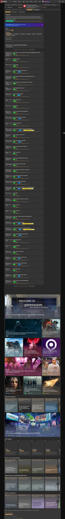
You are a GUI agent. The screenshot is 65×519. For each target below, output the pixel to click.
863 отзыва (25, 131)
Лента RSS (35, 510)
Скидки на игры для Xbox (10, 41)
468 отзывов (20, 55)
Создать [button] (10, 7)
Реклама (9, 510)
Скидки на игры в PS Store (34, 40)
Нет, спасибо (36, 9)
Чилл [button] (39, 1)
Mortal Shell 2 (15, 4)
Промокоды (29, 131)
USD (9, 30)
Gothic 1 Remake (47, 4)
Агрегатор (9, 9)
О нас (12, 510)
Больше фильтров (9, 37)
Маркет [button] (35, 1)
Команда (14, 510)
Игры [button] (27, 1)
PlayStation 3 (8, 35)
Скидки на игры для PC (9, 40)
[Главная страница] (4, 1)
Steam (15, 207)
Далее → (33, 49)
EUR (7, 30)
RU (38, 510)
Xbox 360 (13, 35)
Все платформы (15, 9)
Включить (21, 518)
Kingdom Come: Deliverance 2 (57, 4)
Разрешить (29, 9)
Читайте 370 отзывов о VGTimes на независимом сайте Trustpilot (30, 21)
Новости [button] (14, 1)
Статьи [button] (19, 1)
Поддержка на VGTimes (26, 55)
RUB (12, 30)
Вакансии (17, 510)
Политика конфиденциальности (28, 510)
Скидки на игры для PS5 (25, 40)
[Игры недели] (58, 5)
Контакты (21, 510)
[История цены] (16, 54)
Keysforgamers (19, 131)
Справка (6, 510)
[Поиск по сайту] (59, 1)
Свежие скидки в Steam (17, 40)
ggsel (15, 55)
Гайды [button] (23, 1)
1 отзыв (19, 207)
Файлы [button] (31, 1)
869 (29, 49)
